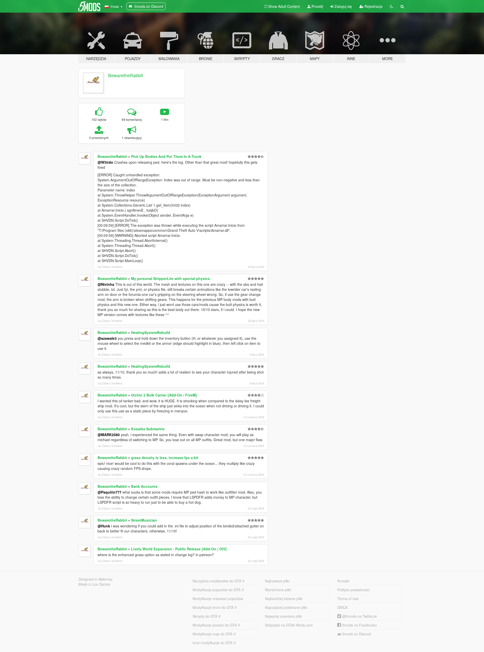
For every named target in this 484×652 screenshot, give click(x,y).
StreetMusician (144, 520)
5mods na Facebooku (359, 625)
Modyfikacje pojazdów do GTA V (218, 589)
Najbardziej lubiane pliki (283, 598)
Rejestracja (373, 6)
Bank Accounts (144, 486)
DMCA (342, 607)
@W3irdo (105, 162)
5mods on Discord (356, 633)
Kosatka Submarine (148, 428)
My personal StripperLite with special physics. (171, 278)
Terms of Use (348, 598)
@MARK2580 (109, 434)
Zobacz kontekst (112, 267)
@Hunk (104, 525)
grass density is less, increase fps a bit (164, 457)
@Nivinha (106, 284)
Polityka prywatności (353, 589)
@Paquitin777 (110, 492)
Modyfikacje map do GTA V (214, 633)
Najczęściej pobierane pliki (286, 607)
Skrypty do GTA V (207, 616)
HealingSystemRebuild (150, 332)
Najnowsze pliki (277, 580)
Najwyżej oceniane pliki (283, 616)
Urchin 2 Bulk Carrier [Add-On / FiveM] (164, 395)
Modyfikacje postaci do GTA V (216, 625)
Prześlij (317, 6)
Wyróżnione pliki (278, 589)
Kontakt (343, 580)
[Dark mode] (391, 6)
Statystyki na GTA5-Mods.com (289, 625)
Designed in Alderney (95, 579)
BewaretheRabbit (125, 75)
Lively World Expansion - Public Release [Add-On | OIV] (179, 548)
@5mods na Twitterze (359, 616)
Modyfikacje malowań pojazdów (218, 598)
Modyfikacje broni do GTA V (215, 607)
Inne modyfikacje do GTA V (214, 642)
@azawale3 (107, 338)
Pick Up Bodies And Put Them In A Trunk (166, 156)
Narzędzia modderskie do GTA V (219, 580)
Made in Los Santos (94, 584)
